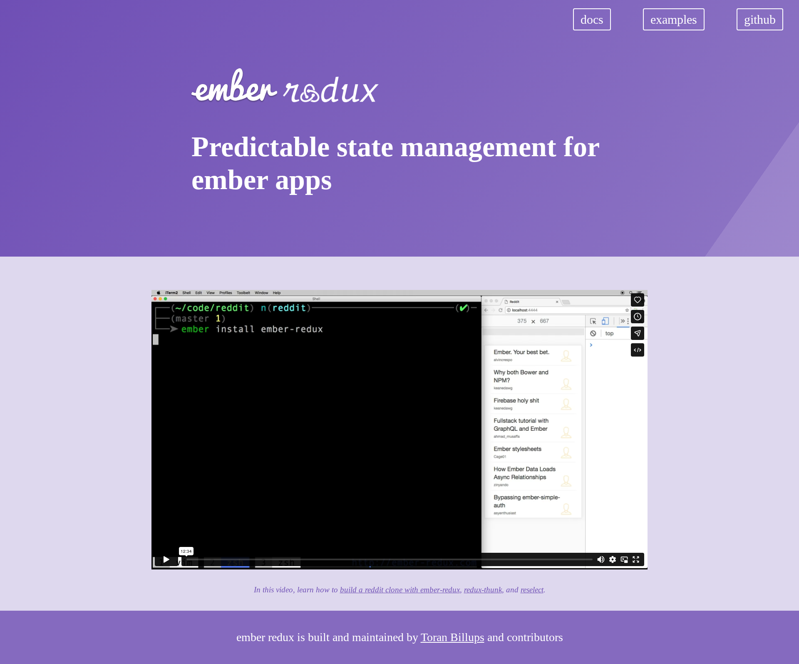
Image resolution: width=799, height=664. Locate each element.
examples (673, 19)
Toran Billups (452, 637)
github (760, 19)
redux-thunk (483, 589)
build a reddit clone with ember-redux (400, 589)
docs (592, 19)
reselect (532, 589)
